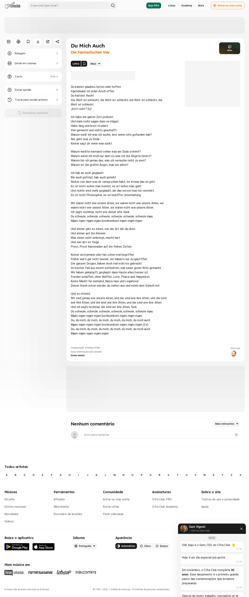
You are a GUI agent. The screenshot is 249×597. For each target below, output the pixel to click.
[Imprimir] (18, 41)
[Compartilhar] (57, 41)
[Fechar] (241, 529)
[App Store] (43, 547)
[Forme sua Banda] (40, 572)
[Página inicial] (12, 5)
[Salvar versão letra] (84, 64)
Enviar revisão (78, 355)
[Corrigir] (47, 41)
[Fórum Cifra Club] (14, 573)
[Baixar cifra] (38, 41)
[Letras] (64, 572)
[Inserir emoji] (236, 435)
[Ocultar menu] (8, 41)
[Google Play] (16, 547)
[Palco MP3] (86, 572)
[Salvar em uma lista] (28, 41)
